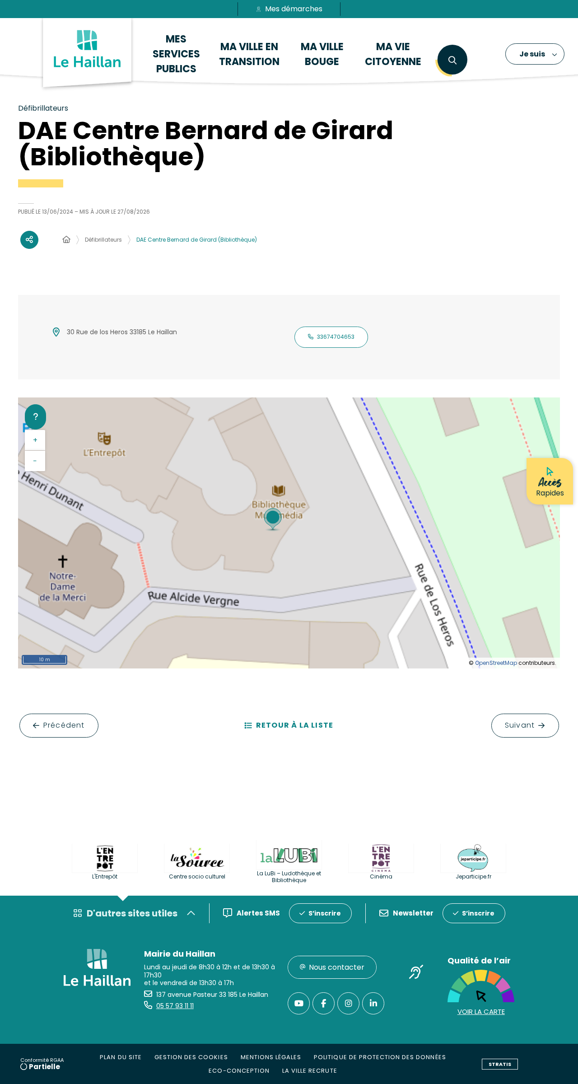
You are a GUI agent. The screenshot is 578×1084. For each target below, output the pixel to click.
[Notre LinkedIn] (373, 1003)
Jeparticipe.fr (473, 876)
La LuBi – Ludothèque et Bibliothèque (289, 876)
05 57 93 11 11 (175, 1005)
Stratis (500, 1064)
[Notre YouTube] (299, 1003)
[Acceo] (415, 974)
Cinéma (381, 876)
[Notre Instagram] (348, 1003)
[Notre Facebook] (323, 1003)
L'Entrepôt (104, 876)
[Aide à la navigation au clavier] (35, 417)
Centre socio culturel (197, 876)
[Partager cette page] (29, 240)
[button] (452, 60)
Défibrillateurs (103, 239)
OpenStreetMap (496, 663)
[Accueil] (66, 239)
